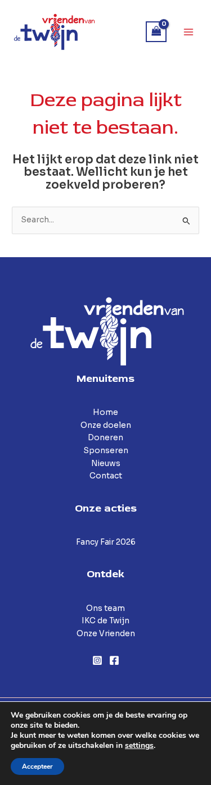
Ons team (105, 608)
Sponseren (105, 450)
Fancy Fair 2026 (106, 542)
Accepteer (37, 766)
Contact (105, 476)
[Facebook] (114, 660)
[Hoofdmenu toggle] (189, 32)
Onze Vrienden (106, 633)
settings (139, 746)
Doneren (105, 437)
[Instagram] (97, 660)
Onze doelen (105, 425)
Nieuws (105, 463)
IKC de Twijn (105, 621)
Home (105, 412)
